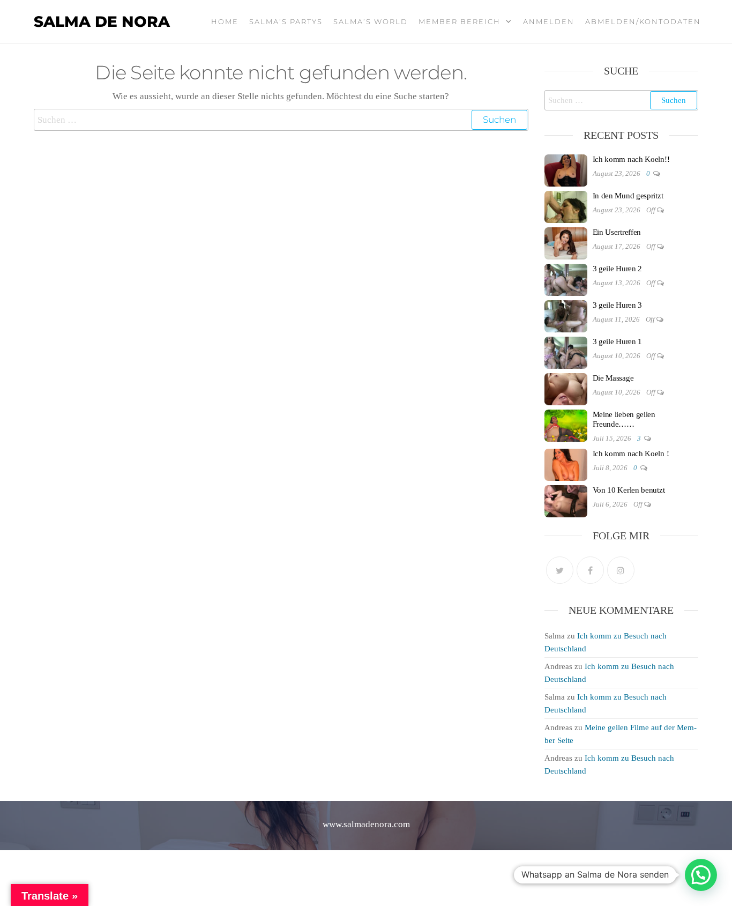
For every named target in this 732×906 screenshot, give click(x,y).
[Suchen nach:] (281, 120)
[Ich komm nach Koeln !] (565, 463)
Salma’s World (370, 21)
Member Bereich (460, 21)
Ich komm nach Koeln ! (631, 453)
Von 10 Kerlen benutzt (629, 490)
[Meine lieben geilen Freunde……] (565, 424)
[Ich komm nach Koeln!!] (565, 169)
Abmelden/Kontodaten (643, 21)
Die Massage (613, 378)
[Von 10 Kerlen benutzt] (565, 500)
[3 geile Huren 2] (565, 278)
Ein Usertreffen (617, 232)
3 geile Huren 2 (618, 268)
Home (224, 21)
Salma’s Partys (286, 21)
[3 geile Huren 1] (565, 351)
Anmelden (548, 21)
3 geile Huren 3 (618, 305)
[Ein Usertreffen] (565, 242)
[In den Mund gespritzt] (565, 206)
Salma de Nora (102, 21)
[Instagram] (620, 570)
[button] (701, 875)
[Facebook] (590, 570)
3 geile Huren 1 (618, 341)
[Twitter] (559, 570)
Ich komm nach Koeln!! (631, 159)
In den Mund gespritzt (628, 195)
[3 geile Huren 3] (565, 315)
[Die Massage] (565, 388)
